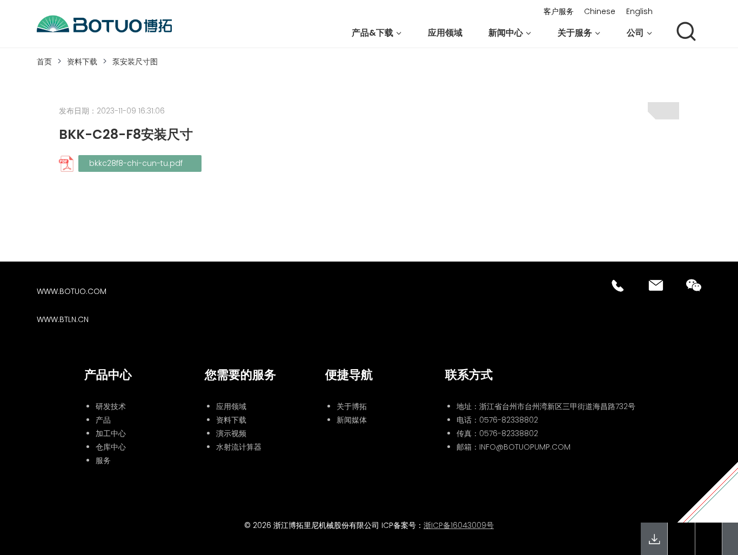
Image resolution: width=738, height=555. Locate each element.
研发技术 (111, 406)
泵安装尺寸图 (135, 61)
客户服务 (559, 11)
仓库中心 (111, 447)
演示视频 (231, 433)
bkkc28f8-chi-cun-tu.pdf (137, 163)
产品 (103, 419)
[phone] (618, 285)
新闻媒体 (352, 419)
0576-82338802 (508, 419)
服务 (103, 460)
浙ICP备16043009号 (459, 525)
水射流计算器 (238, 447)
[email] (655, 285)
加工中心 (111, 433)
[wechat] (693, 285)
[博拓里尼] (104, 24)
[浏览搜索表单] (686, 32)
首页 (44, 61)
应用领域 (445, 32)
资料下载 (82, 61)
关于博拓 (352, 406)
